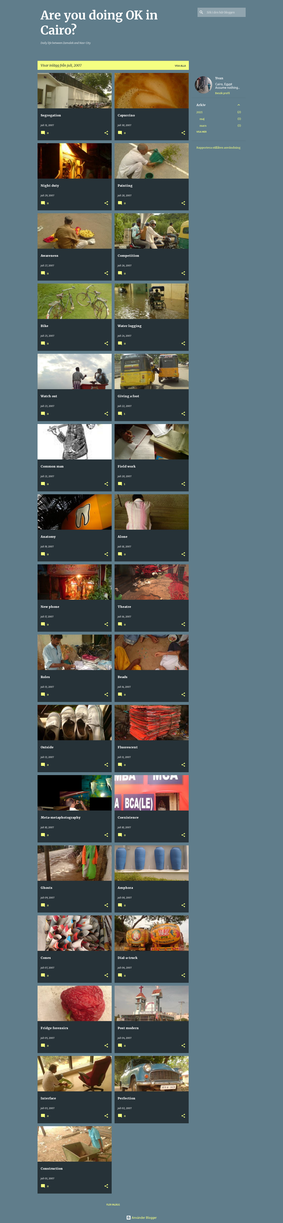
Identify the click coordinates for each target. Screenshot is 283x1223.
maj (201, 119)
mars (202, 125)
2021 (199, 112)
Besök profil (222, 93)
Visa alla (180, 65)
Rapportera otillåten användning (218, 147)
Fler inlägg (113, 1204)
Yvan (219, 78)
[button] (106, 133)
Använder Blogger (144, 1217)
